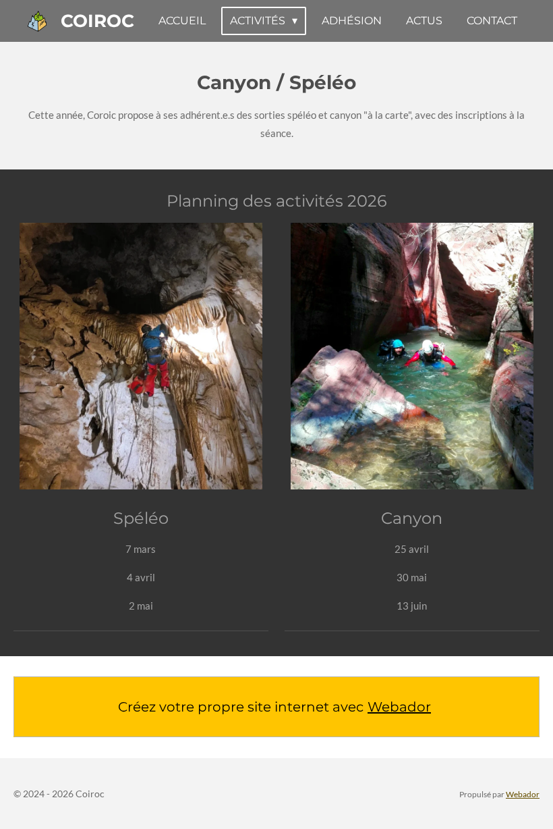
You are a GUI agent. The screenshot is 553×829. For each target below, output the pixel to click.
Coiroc (97, 21)
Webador (399, 707)
